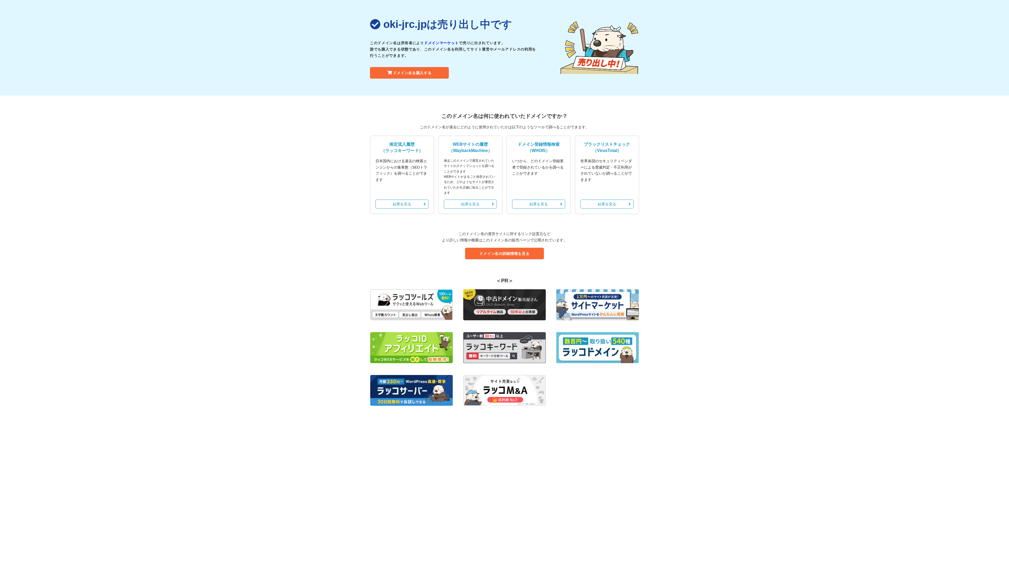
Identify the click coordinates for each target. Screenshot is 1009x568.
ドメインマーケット (441, 43)
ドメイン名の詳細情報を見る (504, 253)
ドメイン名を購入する (412, 73)
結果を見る (402, 204)
